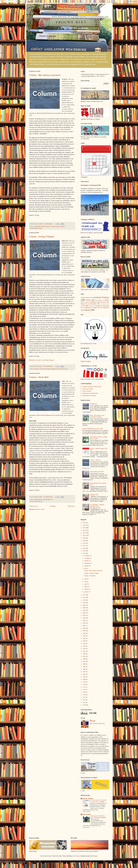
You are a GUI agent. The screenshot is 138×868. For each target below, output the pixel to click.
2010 (84, 602)
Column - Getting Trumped (41, 236)
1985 (84, 666)
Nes (84, 306)
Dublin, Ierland (38, 228)
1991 (84, 651)
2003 (84, 620)
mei (85, 581)
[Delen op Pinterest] (63, 224)
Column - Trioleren (95, 460)
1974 (84, 695)
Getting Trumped (47, 369)
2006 (84, 613)
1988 (84, 659)
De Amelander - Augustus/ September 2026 (97, 505)
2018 (84, 543)
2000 (84, 628)
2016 (84, 548)
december (87, 555)
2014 (84, 553)
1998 (84, 633)
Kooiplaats (103, 302)
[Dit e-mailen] (56, 224)
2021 (84, 535)
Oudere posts (71, 506)
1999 (84, 631)
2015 (84, 551)
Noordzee (91, 306)
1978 (84, 684)
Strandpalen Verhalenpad (102, 306)
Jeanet (93, 721)
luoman (78, 856)
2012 (84, 597)
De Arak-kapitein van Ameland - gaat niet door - (98, 800)
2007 (84, 610)
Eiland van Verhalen (87, 389)
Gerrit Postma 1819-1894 (97, 471)
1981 (84, 677)
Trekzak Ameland (88, 798)
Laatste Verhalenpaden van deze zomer (92, 428)
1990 (84, 654)
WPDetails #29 (94, 494)
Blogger (95, 856)
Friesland (86, 302)
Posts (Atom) (40, 509)
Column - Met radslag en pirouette (45, 74)
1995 (84, 641)
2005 (84, 615)
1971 (84, 702)
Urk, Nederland (38, 501)
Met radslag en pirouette (59, 226)
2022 (84, 533)
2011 (84, 600)
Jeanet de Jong (49, 226)
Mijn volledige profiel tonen (97, 723)
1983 (84, 672)
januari (86, 592)
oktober (86, 561)
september (87, 563)
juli (85, 568)
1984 (84, 669)
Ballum (88, 300)
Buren (107, 300)
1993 (84, 646)
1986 (84, 664)
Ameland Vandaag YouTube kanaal (91, 386)
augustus (86, 566)
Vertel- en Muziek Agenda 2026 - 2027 (99, 449)
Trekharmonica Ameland (89, 395)
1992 (84, 648)
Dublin (39, 226)
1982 (84, 674)
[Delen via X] (60, 224)
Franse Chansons (86, 391)
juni (85, 579)
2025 (84, 525)
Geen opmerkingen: (48, 224)
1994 (84, 643)
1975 (84, 692)
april (85, 584)
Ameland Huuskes (85, 297)
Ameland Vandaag (101, 297)
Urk (52, 499)
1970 (84, 705)
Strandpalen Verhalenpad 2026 (91, 185)
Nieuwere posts (34, 506)
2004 (84, 618)
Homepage (53, 506)
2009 (84, 605)
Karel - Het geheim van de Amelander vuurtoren (97, 416)
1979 (84, 682)
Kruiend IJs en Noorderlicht (88, 304)
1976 (84, 689)
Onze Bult (47, 499)
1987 (84, 661)
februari (86, 589)
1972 (84, 700)
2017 (84, 545)
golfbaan (54, 369)
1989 (84, 656)
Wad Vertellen (87, 814)
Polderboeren (93, 404)
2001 (84, 625)
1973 (84, 697)
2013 (84, 595)
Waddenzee (106, 307)
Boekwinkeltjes (99, 300)
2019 (84, 540)
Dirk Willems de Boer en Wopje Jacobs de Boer (98, 437)
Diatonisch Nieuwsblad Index (90, 393)
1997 (84, 636)
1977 (84, 687)
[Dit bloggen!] (58, 224)
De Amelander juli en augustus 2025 (98, 484)
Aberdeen (36, 369)
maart (86, 586)
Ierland (43, 226)
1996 (84, 638)
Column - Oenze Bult (39, 377)
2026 (84, 522)
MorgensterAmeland (104, 304)
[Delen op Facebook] (62, 224)
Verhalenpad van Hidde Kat (91, 307)
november (87, 558)
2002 (84, 623)
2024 (84, 528)
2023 (84, 530)
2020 (84, 538)
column (35, 226)
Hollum (93, 302)
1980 (84, 679)
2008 (84, 608)
